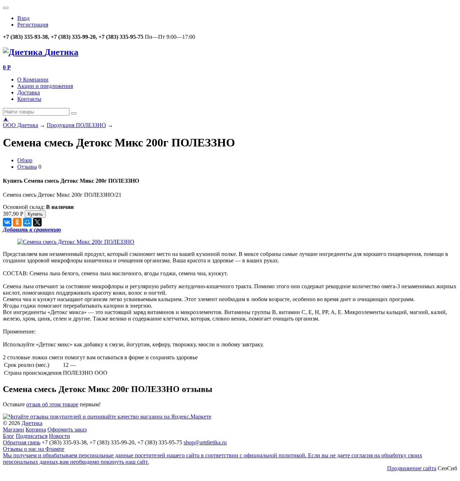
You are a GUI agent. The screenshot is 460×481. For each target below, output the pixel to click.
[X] (37, 222)
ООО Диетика (20, 125)
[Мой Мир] (27, 222)
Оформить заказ (67, 429)
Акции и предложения (45, 86)
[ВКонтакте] (7, 222)
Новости (59, 436)
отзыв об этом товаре (52, 404)
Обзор (24, 160)
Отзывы (27, 167)
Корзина (36, 429)
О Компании (33, 79)
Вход (23, 18)
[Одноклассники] (17, 222)
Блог (8, 436)
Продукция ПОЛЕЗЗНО (76, 125)
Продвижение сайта (411, 468)
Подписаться (31, 436)
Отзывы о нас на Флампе (33, 449)
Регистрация (32, 25)
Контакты (29, 99)
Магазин (13, 429)
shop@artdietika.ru (205, 442)
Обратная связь (21, 442)
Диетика (32, 423)
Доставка (28, 92)
